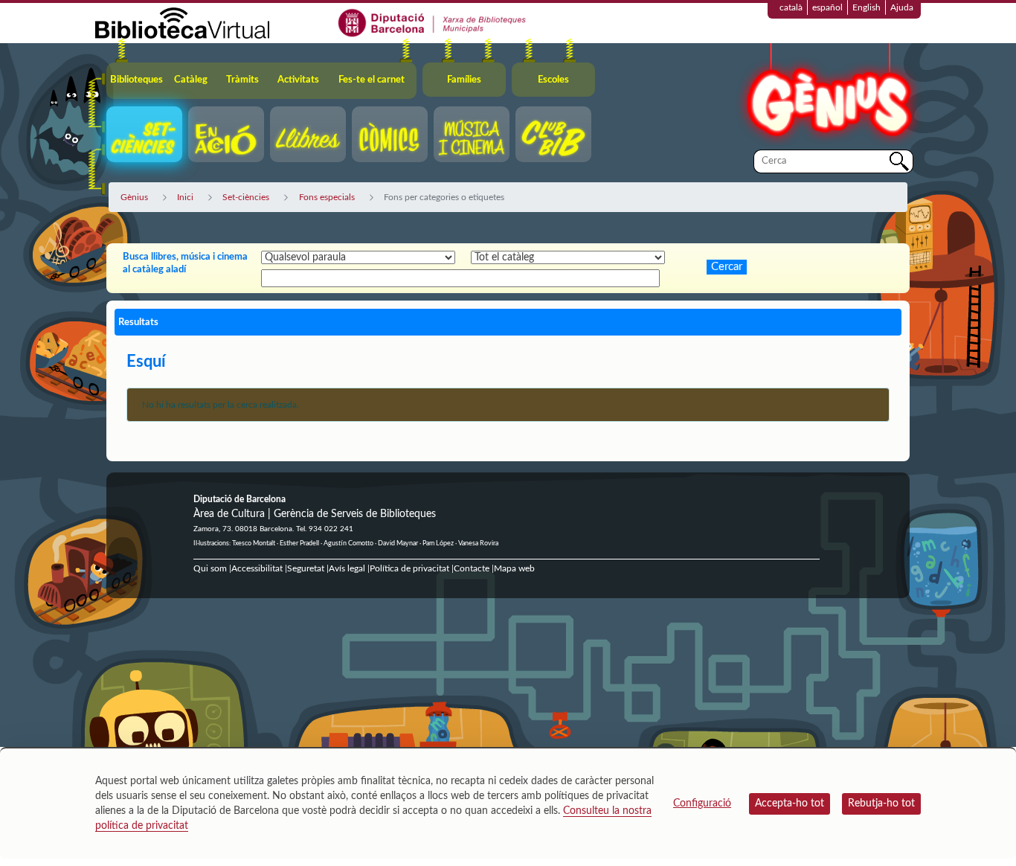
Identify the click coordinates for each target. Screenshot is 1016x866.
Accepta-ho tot (789, 803)
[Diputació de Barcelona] (432, 22)
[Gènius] (828, 95)
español (827, 7)
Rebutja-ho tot (881, 803)
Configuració (702, 803)
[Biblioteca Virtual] (182, 22)
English (866, 7)
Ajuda (901, 7)
